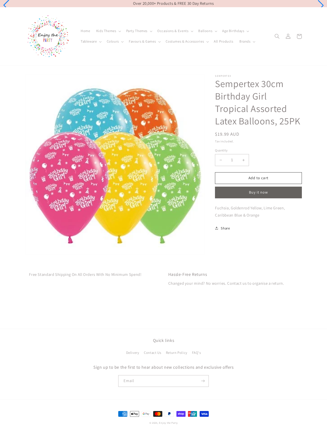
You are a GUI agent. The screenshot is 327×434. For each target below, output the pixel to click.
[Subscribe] (203, 381)
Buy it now (258, 192)
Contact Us (152, 352)
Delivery (132, 352)
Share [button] (225, 228)
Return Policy (176, 352)
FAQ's (196, 352)
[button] (6, 5)
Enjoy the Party (168, 422)
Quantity (221, 150)
